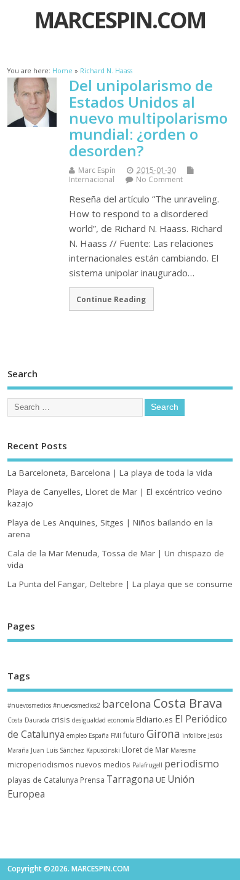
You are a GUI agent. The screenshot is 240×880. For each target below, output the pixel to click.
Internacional (91, 179)
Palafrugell (147, 765)
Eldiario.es (154, 719)
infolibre (194, 735)
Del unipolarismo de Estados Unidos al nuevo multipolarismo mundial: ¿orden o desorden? (148, 118)
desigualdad (89, 720)
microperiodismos (40, 764)
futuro (134, 735)
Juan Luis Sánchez (57, 750)
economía (121, 720)
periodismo (191, 763)
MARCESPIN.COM (120, 20)
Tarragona (130, 779)
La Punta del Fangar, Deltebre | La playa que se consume (120, 584)
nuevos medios (103, 764)
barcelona (126, 704)
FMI (116, 735)
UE (161, 779)
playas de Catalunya (42, 780)
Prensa (92, 780)
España (99, 735)
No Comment (159, 179)
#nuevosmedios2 (76, 705)
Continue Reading (111, 299)
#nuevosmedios (29, 705)
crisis (60, 719)
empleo (76, 735)
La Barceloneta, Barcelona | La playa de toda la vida (109, 472)
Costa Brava (187, 703)
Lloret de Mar (145, 749)
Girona (163, 733)
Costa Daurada (28, 720)
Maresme (183, 750)
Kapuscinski (103, 750)
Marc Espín (97, 170)
